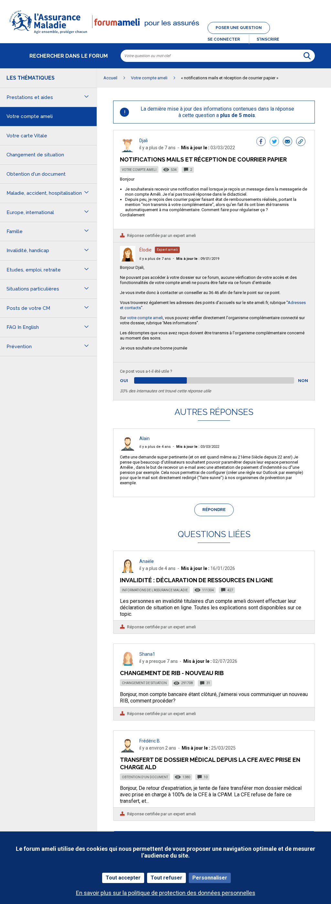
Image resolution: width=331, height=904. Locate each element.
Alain (144, 438)
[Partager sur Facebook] (261, 142)
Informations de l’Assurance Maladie (155, 590)
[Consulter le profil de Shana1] (127, 664)
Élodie (145, 249)
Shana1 (147, 654)
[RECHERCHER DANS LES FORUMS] (307, 56)
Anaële (146, 561)
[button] (165, 34)
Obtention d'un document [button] (36, 174)
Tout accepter (123, 878)
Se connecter (224, 39)
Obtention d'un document (145, 777)
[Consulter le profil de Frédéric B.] (127, 751)
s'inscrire (268, 39)
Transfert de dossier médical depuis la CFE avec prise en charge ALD (210, 763)
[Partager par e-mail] (287, 142)
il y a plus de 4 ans (155, 447)
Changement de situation (144, 683)
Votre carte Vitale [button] (26, 136)
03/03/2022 (197, 447)
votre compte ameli (145, 317)
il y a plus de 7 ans (155, 259)
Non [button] (303, 380)
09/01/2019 (197, 259)
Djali (143, 140)
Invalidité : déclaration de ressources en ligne (196, 580)
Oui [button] (131, 380)
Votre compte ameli (139, 170)
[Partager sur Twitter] (274, 142)
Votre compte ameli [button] (29, 116)
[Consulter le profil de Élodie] (127, 260)
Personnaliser (209, 878)
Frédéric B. (150, 740)
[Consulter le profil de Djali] (127, 150)
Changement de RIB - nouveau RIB (172, 673)
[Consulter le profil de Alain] (127, 449)
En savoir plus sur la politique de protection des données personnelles (165, 892)
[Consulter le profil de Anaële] (127, 571)
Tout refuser (166, 878)
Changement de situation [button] (35, 155)
